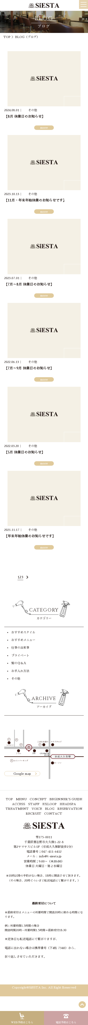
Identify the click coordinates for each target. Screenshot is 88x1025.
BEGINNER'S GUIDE (66, 799)
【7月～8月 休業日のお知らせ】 (29, 284)
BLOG (49, 808)
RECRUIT (33, 813)
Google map (22, 773)
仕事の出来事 (20, 647)
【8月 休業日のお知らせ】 (24, 116)
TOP (6, 36)
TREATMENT (17, 808)
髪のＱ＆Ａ (18, 663)
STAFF (34, 804)
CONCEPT (38, 799)
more (44, 127)
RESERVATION (69, 808)
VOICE (37, 808)
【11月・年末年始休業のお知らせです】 (35, 200)
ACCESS (18, 804)
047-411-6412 (51, 851)
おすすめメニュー (23, 639)
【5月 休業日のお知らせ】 (24, 452)
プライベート (20, 655)
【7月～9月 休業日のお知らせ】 (29, 368)
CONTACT (53, 813)
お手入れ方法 (20, 670)
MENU (21, 799)
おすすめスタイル (23, 632)
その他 (15, 678)
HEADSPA (68, 804)
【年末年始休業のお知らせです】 (30, 536)
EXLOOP (50, 804)
